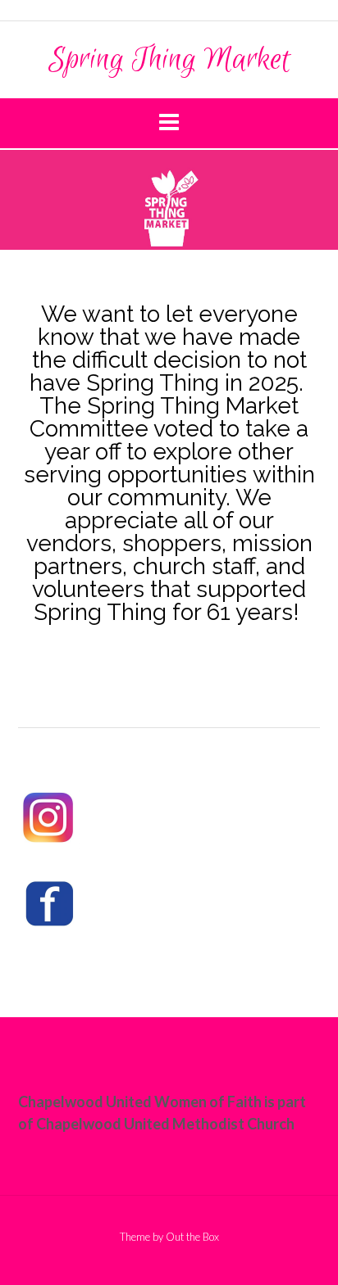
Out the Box (192, 1236)
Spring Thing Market (169, 59)
